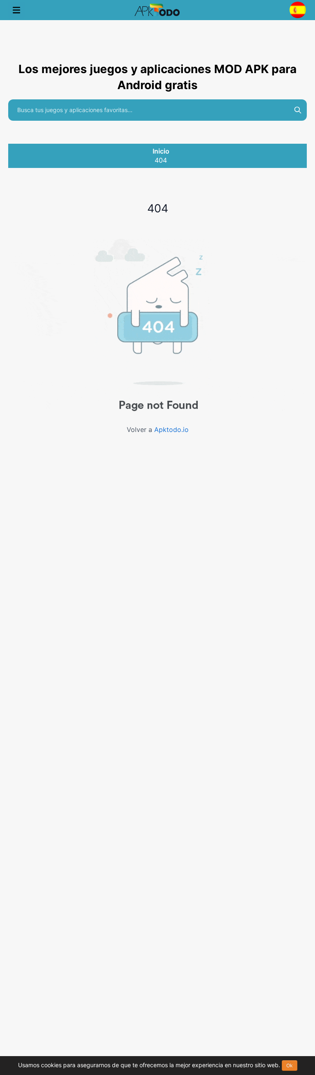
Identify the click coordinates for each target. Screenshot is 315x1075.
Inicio (161, 151)
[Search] (298, 110)
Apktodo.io (171, 429)
